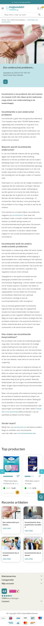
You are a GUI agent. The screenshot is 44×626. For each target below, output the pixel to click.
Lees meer (7, 528)
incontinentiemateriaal (27, 433)
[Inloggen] (38, 8)
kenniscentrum (20, 427)
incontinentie (17, 215)
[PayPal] (3, 618)
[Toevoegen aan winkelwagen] (17, 492)
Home (4, 20)
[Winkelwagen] (41, 8)
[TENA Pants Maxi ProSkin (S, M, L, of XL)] (11, 464)
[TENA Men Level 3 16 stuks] (32, 464)
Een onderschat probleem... (16, 20)
